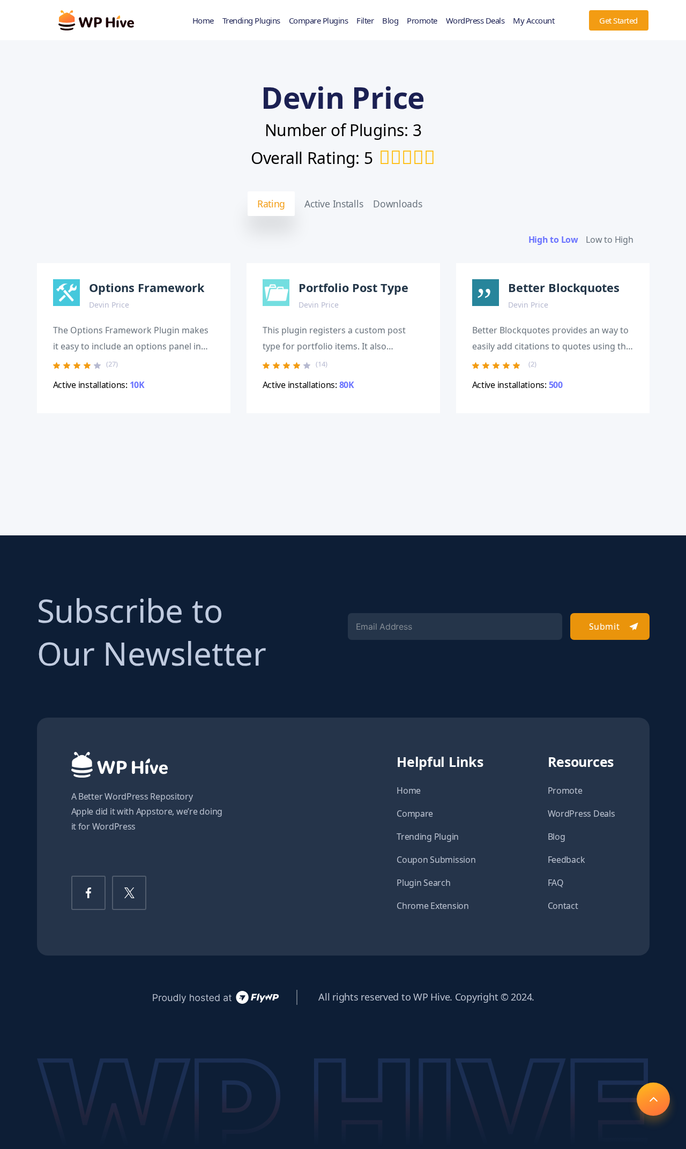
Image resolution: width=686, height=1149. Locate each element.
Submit (604, 626)
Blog (390, 20)
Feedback (566, 860)
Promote (422, 20)
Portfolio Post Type (353, 287)
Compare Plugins (318, 20)
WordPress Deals (475, 20)
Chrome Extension (433, 906)
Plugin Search (424, 883)
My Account (533, 20)
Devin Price (109, 305)
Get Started (618, 20)
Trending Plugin (428, 836)
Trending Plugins (251, 20)
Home (203, 20)
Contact (563, 906)
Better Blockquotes (564, 287)
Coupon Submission (436, 860)
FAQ (556, 883)
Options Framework (146, 287)
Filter (365, 20)
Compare (415, 813)
